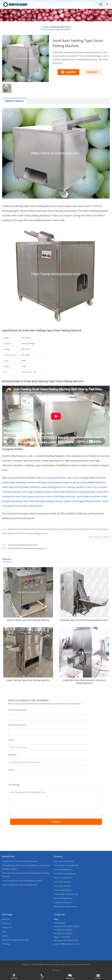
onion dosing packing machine (46, 501)
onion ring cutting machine (36, 491)
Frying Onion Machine (62, 902)
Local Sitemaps (73, 964)
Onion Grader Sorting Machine (66, 865)
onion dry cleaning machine (50, 477)
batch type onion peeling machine (21, 487)
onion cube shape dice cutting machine (73, 491)
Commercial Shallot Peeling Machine (23, 545)
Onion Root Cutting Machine (65, 873)
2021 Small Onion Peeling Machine (45, 529)
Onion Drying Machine (63, 890)
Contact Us (6, 923)
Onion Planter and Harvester (65, 906)
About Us (6, 919)
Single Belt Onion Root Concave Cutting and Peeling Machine (84, 681)
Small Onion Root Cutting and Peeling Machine (27, 548)
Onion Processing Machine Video (15, 940)
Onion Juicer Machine (62, 886)
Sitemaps (6, 944)
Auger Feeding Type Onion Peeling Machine (28, 680)
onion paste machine (32, 496)
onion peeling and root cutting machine (62, 487)
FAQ (4, 931)
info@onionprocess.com (69, 944)
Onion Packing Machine (63, 898)
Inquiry (5, 935)
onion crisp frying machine (60, 496)
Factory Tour (7, 927)
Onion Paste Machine (62, 882)
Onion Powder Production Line (66, 894)
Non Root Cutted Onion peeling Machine (31, 533)
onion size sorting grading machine (86, 477)
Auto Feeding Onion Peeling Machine (74, 529)
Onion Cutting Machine (63, 877)
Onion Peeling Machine (56, 27)
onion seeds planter (32, 505)
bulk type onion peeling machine (54, 482)
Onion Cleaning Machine (64, 861)
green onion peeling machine (89, 482)
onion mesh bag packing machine (82, 501)
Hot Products (85, 964)
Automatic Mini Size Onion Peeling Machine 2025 (84, 620)
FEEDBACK (92, 72)
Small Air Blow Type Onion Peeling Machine (28, 620)
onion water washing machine (18, 482)
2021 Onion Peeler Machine (19, 529)
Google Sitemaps (60, 964)
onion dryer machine (88, 496)
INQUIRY (71, 72)
